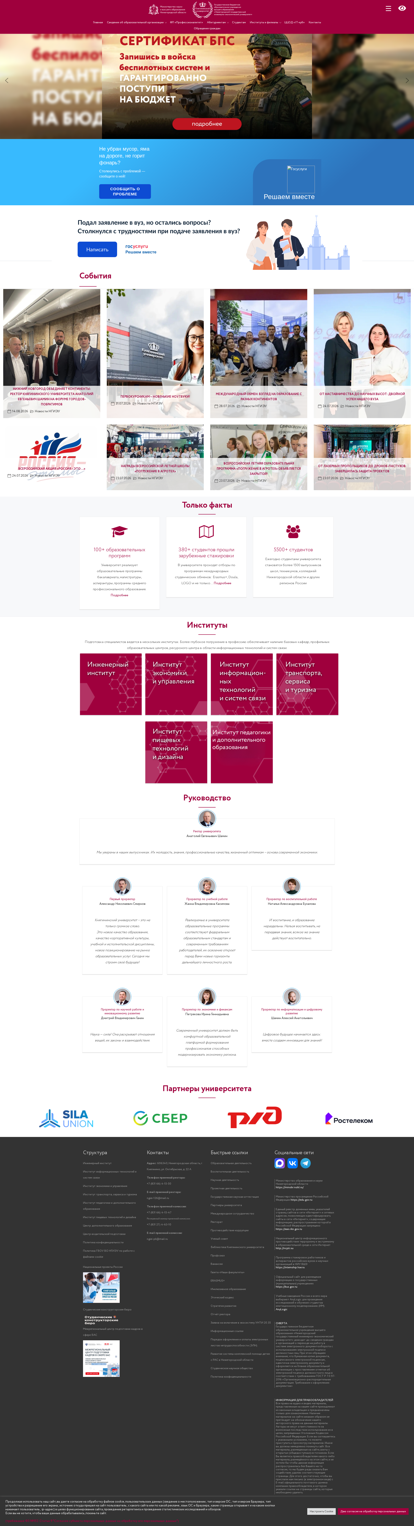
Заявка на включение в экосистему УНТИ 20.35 (241, 1323)
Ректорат (217, 1222)
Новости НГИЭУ (47, 411)
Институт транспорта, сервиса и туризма (110, 1194)
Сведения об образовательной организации (135, 22)
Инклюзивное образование (228, 1289)
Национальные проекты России (103, 1267)
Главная (98, 22)
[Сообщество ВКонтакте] (292, 1163)
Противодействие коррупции (230, 1230)
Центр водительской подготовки (104, 1234)
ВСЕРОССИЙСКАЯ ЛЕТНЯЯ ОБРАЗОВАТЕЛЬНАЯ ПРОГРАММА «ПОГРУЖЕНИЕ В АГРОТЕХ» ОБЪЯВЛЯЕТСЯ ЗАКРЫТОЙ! (259, 469)
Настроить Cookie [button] (321, 1511)
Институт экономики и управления (105, 1186)
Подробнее (119, 595)
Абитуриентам (216, 22)
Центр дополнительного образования (107, 1226)
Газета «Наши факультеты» (228, 1272)
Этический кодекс (222, 1298)
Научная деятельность (225, 1180)
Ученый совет (219, 1239)
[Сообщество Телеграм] (305, 1163)
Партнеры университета (226, 1205)
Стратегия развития (223, 1306)
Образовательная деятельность (231, 1163)
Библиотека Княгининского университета (237, 1247)
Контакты (315, 22)
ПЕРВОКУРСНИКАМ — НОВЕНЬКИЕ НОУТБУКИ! (155, 397)
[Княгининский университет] (201, 9)
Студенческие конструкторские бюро (107, 1310)
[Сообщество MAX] (279, 1163)
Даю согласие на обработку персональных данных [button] (373, 1511)
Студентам (239, 22)
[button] (207, 80)
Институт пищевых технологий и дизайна (109, 1217)
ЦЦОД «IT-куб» (294, 22)
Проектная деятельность (226, 1188)
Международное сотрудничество (232, 1214)
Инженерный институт (97, 1163)
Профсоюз (218, 1256)
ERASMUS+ (218, 1281)
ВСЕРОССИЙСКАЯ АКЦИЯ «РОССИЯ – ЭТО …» (51, 469)
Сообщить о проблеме (125, 191)
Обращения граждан (207, 28)
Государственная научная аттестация (235, 1197)
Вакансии (217, 1264)
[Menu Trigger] (388, 8)
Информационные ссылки (227, 1331)
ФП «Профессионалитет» (186, 22)
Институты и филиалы (264, 22)
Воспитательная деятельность (230, 1172)
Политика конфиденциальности (103, 1242)
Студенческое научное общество (232, 1368)
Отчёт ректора (220, 1314)
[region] (207, 73)
